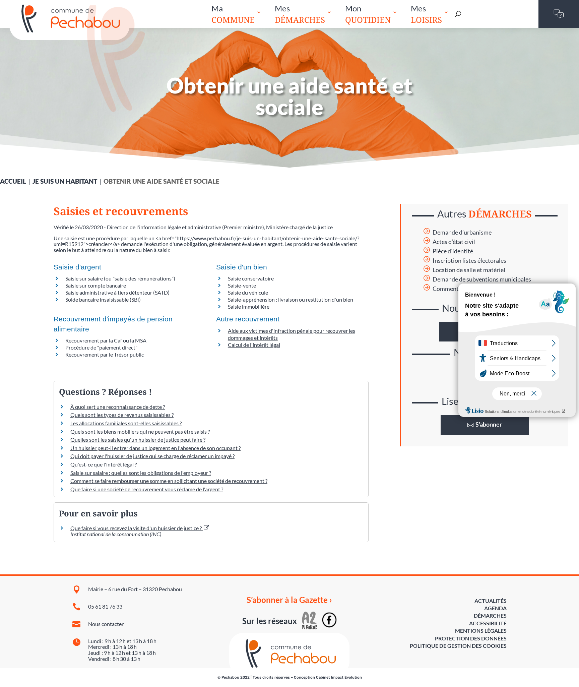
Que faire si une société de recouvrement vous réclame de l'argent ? (146, 489)
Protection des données (471, 638)
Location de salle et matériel (469, 269)
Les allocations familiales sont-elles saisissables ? (126, 423)
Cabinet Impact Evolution (339, 677)
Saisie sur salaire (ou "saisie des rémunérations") (120, 278)
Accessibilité (488, 623)
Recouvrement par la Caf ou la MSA (105, 340)
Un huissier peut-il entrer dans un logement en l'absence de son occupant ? (155, 448)
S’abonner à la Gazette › (289, 600)
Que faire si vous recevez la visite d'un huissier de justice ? (136, 528)
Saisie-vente (242, 285)
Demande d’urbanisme (462, 232)
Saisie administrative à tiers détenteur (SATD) (117, 292)
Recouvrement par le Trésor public (104, 354)
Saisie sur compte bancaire (95, 285)
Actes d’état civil (454, 241)
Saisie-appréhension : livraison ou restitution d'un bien (290, 299)
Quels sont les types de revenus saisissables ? (122, 415)
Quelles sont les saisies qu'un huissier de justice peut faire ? (137, 439)
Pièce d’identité (453, 251)
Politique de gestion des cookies (458, 645)
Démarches (490, 615)
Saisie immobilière (248, 306)
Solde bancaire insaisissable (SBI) (103, 299)
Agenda (495, 608)
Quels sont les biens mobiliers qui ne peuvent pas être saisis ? (140, 431)
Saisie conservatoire (251, 278)
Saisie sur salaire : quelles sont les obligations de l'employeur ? (140, 473)
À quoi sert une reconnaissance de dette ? (117, 406)
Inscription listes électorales (469, 260)
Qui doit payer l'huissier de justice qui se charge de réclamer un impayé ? (152, 456)
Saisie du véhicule (248, 292)
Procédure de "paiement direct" (101, 347)
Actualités (490, 601)
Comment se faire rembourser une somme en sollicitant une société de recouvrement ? (168, 481)
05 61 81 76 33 (105, 606)
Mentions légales (481, 630)
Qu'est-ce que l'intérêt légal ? (103, 464)
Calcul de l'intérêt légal (254, 344)
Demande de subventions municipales (482, 279)
